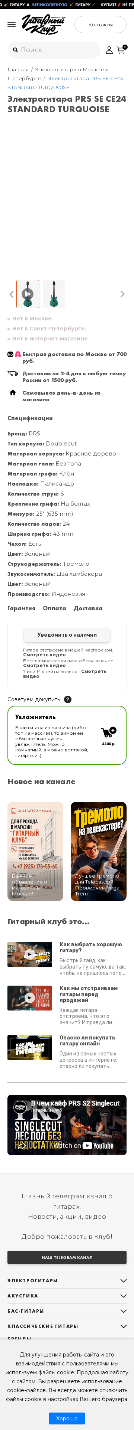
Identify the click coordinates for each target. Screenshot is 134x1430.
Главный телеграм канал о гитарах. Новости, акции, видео (67, 1206)
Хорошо (67, 1418)
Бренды (19, 1339)
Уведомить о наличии (67, 635)
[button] (11, 294)
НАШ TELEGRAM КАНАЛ (67, 1257)
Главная (18, 69)
